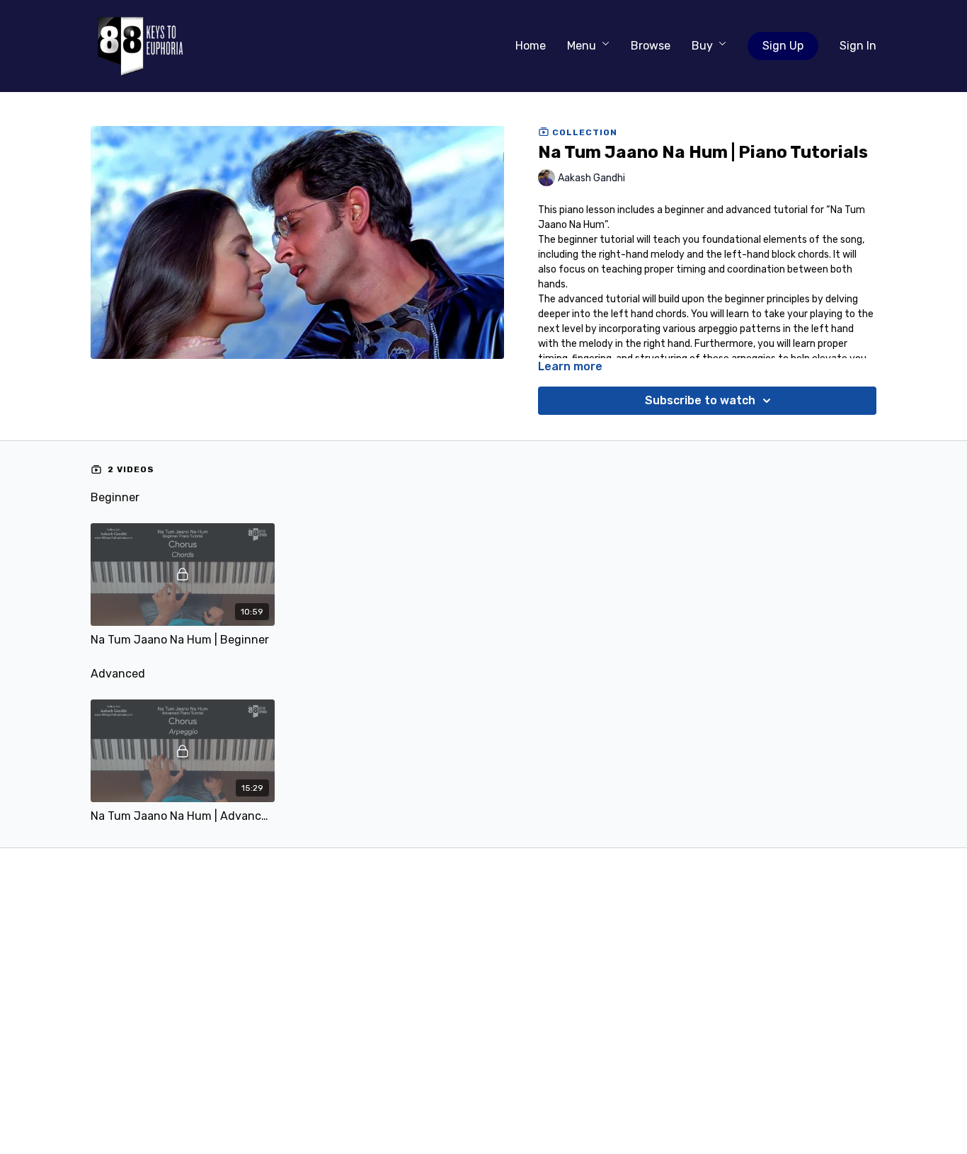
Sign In (858, 45)
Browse (650, 45)
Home (530, 45)
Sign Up (782, 45)
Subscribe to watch (700, 400)
